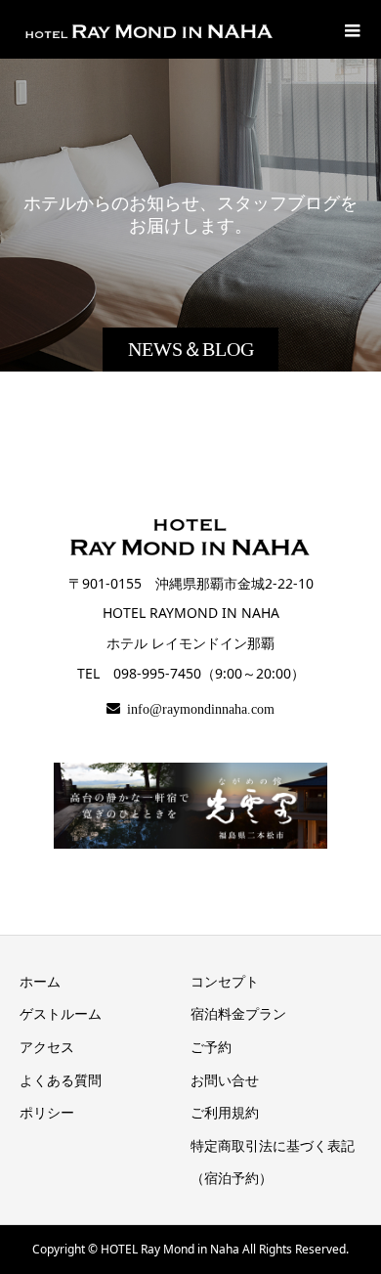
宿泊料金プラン (238, 1013)
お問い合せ (224, 1080)
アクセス (47, 1046)
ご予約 (211, 1046)
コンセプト (224, 981)
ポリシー (47, 1112)
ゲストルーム (61, 1013)
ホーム (40, 981)
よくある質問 (61, 1080)
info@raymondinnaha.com (197, 708)
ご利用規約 (224, 1112)
